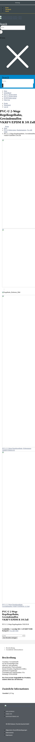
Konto (6, 103)
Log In (7, 11)
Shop (5, 91)
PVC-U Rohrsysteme (10, 96)
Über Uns (7, 100)
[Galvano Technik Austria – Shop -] (11, 17)
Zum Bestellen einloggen (10, 638)
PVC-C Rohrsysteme (10, 94)
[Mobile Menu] (0, 14)
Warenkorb (7, 105)
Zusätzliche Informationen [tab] (14, 650)
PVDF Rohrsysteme (10, 98)
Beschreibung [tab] (10, 648)
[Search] (1, 32)
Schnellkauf (7, 93)
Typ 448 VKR (13, 631)
